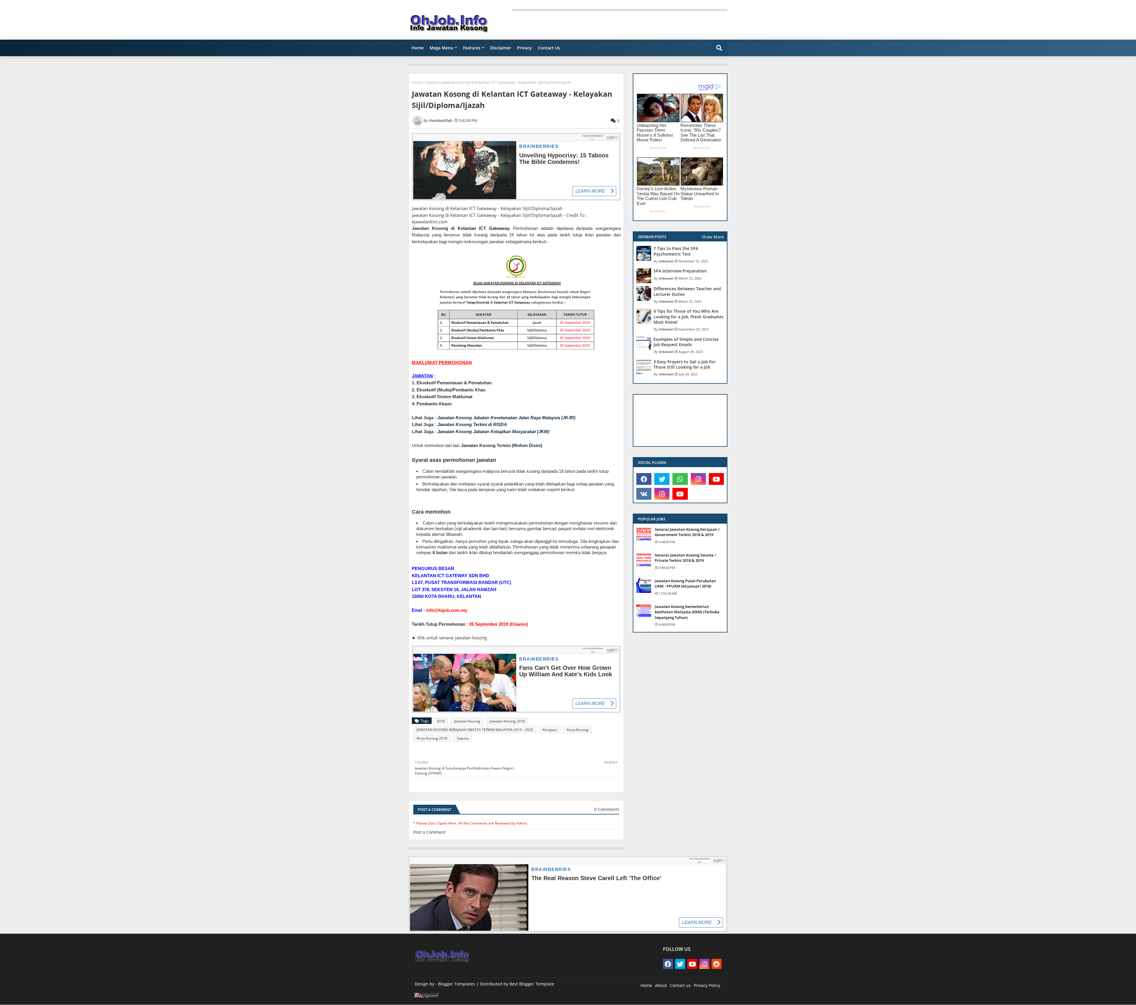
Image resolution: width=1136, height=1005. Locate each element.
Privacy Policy (707, 985)
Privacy (524, 48)
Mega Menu (441, 48)
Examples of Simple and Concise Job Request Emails (686, 342)
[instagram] (698, 479)
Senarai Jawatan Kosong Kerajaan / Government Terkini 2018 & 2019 (687, 532)
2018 (440, 721)
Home (418, 48)
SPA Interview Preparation (680, 271)
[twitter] (661, 479)
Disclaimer (500, 48)
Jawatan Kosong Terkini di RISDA (472, 424)
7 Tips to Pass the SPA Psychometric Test (675, 251)
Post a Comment (429, 832)
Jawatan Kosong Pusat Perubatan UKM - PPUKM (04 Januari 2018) (685, 583)
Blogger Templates (456, 984)
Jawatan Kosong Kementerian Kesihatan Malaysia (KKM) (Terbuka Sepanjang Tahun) (687, 612)
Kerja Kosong (577, 729)
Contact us (680, 985)
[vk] (643, 494)
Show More (713, 237)
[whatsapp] (680, 479)
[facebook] (643, 479)
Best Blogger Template (531, 984)
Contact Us (549, 48)
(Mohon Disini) (527, 445)
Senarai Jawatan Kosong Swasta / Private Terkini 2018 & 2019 (685, 557)
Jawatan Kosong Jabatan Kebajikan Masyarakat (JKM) (493, 431)
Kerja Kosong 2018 (432, 738)
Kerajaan (550, 729)
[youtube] (716, 479)
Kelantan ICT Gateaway (483, 228)
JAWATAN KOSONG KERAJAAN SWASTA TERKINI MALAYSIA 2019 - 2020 (475, 729)
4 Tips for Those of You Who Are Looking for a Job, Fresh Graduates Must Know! (688, 317)
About (661, 985)
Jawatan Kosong (467, 721)
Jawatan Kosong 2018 (507, 721)
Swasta (432, 82)
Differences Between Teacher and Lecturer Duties (687, 291)
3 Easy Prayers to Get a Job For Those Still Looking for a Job (684, 364)
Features (471, 48)
